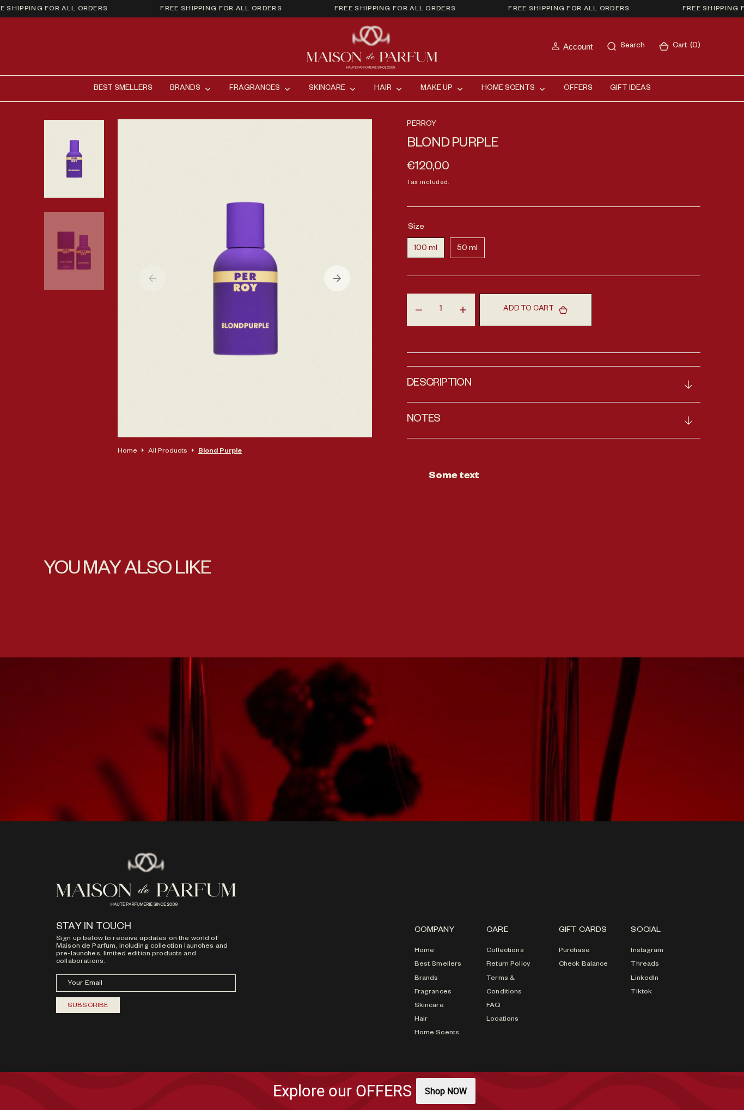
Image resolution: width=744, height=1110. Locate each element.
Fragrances (433, 992)
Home (127, 451)
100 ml (429, 251)
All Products (167, 451)
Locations (502, 1019)
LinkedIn (644, 979)
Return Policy (508, 964)
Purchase (574, 951)
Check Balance (583, 964)
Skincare (429, 1006)
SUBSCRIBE (88, 1006)
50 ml (471, 251)
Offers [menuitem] (578, 89)
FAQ (493, 1006)
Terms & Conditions (504, 985)
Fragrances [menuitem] (254, 89)
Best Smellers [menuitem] (123, 89)
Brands (426, 979)
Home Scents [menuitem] (508, 89)
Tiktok (641, 992)
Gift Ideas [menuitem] (630, 89)
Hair (421, 1019)
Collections (505, 951)
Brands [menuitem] (185, 89)
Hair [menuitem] (383, 89)
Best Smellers (438, 964)
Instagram (647, 951)
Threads (645, 964)
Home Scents (437, 1033)
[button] (572, 46)
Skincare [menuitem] (327, 89)
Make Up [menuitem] (436, 89)
